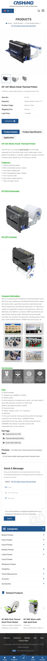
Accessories (6, 584)
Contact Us (8, 121)
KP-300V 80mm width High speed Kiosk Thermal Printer (32, 621)
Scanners (5, 579)
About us (7, 638)
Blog (41, 638)
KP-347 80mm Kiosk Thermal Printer (23, 482)
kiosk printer (24, 150)
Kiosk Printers (18, 23)
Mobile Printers (7, 535)
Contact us (17, 638)
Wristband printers (9, 564)
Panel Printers (7, 545)
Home (10, 23)
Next (43, 608)
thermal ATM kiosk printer (15, 438)
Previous (1, 608)
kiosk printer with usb (13, 443)
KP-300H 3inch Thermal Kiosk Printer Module (26, 450)
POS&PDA (6, 569)
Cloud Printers (7, 559)
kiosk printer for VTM (13, 434)
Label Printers (7, 555)
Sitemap (27, 638)
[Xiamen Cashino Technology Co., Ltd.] (23, 4)
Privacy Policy (23, 640)
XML (35, 638)
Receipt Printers (8, 550)
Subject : (20, 482)
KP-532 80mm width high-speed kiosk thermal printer (21, 456)
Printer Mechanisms (9, 574)
